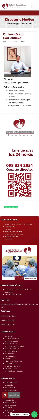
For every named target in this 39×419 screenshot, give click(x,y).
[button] (34, 414)
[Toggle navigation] (34, 6)
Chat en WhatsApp (11, 207)
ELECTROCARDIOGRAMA (14, 294)
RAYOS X (8, 229)
